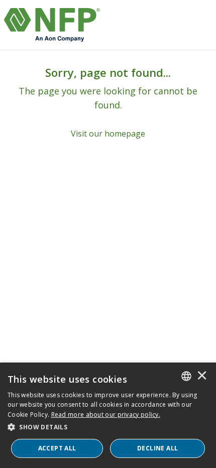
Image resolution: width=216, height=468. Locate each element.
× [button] (201, 376)
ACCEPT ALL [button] (57, 448)
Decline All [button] (157, 448)
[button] (108, 427)
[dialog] (108, 415)
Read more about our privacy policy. (106, 414)
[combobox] (186, 376)
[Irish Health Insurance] (52, 25)
